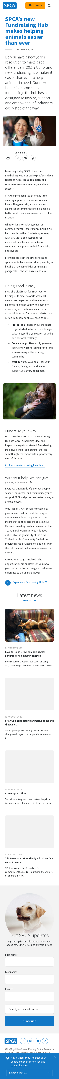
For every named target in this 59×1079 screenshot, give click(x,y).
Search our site (49, 5)
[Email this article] (25, 158)
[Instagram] (30, 1041)
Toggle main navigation (54, 5)
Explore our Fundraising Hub (28, 582)
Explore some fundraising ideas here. (25, 465)
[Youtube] (38, 1041)
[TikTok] (45, 1041)
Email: (9, 989)
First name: (11, 954)
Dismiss (55, 1057)
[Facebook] (23, 1041)
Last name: (11, 972)
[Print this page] (8, 158)
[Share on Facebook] (18, 158)
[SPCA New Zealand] (10, 5)
